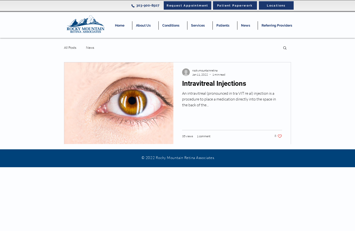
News (90, 47)
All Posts (70, 47)
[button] (173, 25)
